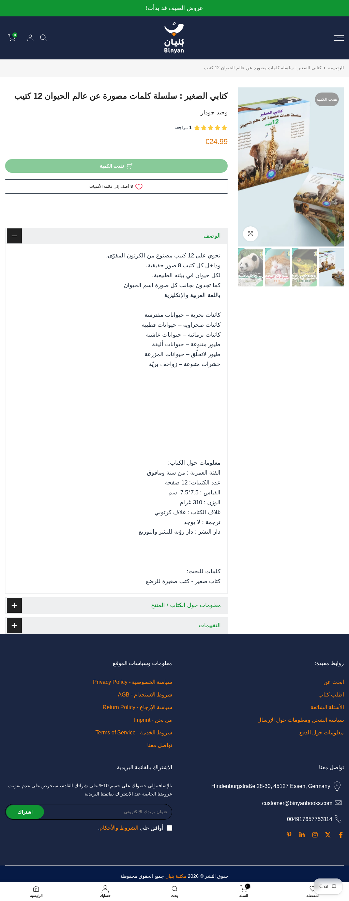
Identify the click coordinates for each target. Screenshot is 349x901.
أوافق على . (130, 828)
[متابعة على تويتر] (328, 835)
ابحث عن (333, 682)
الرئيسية (336, 68)
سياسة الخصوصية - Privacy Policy (132, 682)
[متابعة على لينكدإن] (302, 835)
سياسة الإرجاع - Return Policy (137, 707)
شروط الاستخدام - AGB (145, 695)
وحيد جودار (214, 112)
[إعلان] (174, 8)
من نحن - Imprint (153, 720)
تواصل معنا (159, 745)
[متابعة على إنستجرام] (315, 835)
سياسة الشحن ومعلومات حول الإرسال (300, 720)
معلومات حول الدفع (321, 732)
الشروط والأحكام (119, 828)
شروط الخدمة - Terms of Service (133, 732)
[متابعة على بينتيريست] (289, 835)
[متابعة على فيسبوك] (341, 835)
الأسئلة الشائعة (327, 707)
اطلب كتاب (331, 695)
